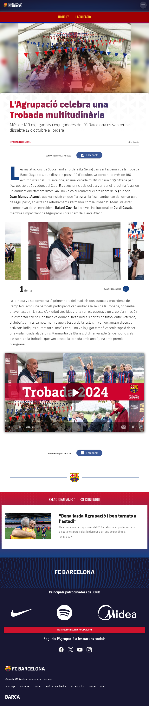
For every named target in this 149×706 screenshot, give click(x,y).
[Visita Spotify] (64, 612)
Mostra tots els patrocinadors (74, 629)
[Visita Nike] (22, 612)
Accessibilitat (77, 686)
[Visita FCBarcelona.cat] (6, 4)
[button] (12, 251)
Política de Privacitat (56, 686)
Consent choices (97, 686)
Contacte (24, 686)
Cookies (37, 686)
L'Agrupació (83, 17)
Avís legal (11, 686)
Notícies (63, 17)
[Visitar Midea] (117, 612)
